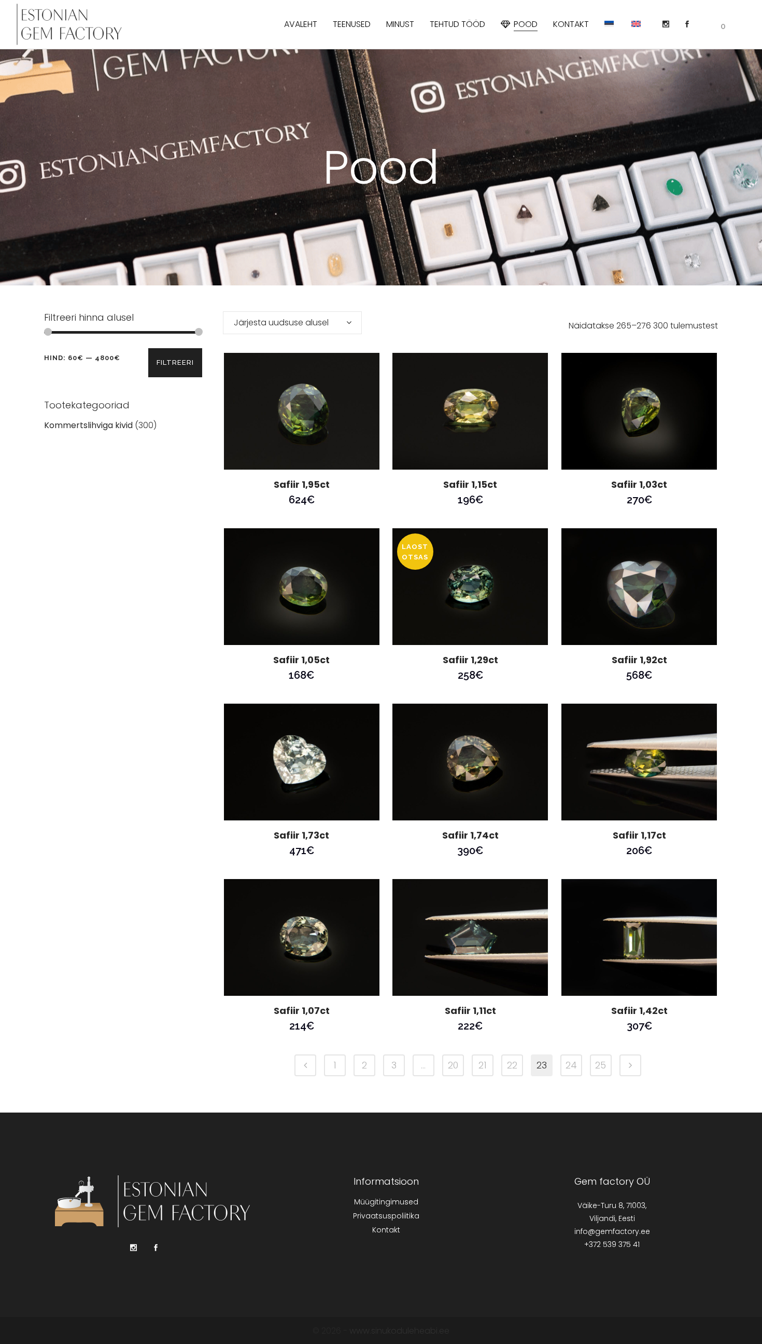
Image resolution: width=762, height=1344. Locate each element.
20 (453, 1065)
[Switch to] (610, 24)
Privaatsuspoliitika (386, 1215)
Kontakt (386, 1229)
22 (512, 1065)
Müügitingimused (386, 1201)
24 (571, 1065)
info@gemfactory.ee (612, 1231)
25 (600, 1065)
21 (482, 1065)
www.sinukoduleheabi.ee (399, 1331)
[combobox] (292, 322)
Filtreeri (175, 362)
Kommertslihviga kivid (88, 425)
